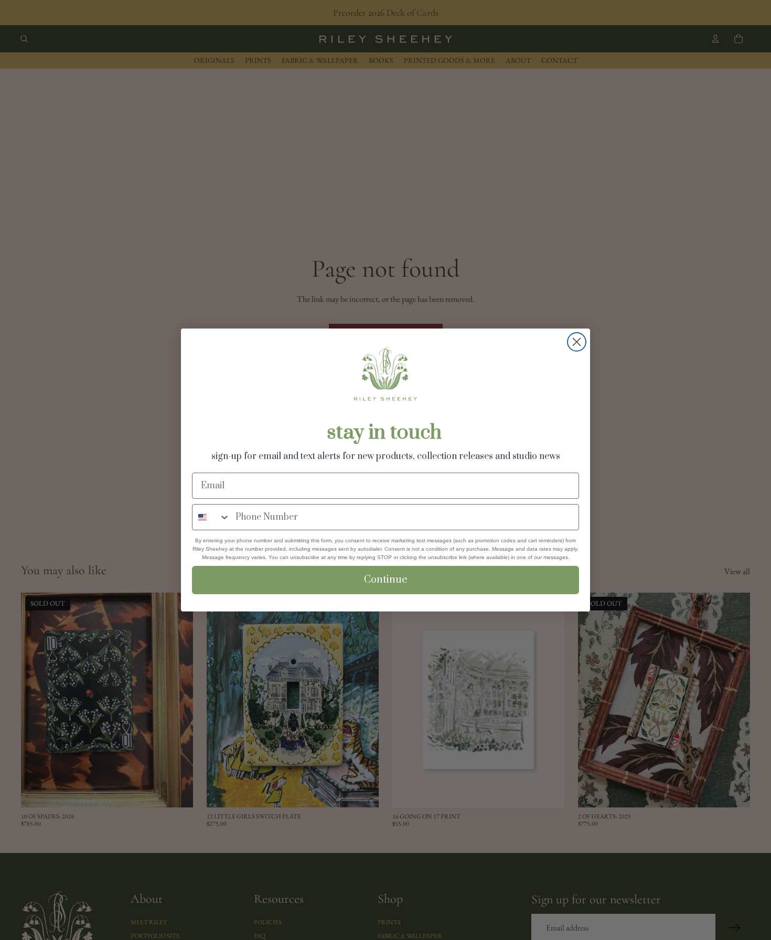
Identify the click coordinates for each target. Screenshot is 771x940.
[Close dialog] (576, 342)
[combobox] (211, 517)
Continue (386, 579)
